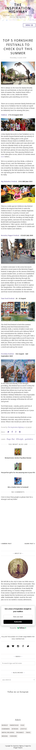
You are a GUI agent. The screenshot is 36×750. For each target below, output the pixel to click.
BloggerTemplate (18, 747)
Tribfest (4, 115)
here (2, 157)
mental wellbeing (8, 732)
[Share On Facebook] (12, 432)
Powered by (13, 628)
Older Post (29, 543)
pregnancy (20, 732)
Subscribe (18, 622)
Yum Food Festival (7, 298)
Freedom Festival (7, 354)
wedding (5, 736)
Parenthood (14, 725)
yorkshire (29, 439)
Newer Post (7, 543)
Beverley (5, 725)
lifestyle (19, 439)
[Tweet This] (8, 432)
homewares (6, 729)
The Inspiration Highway (18, 8)
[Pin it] (19, 432)
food (22, 725)
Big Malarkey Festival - (9, 181)
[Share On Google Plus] (16, 432)
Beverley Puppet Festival (10, 235)
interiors (15, 729)
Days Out (11, 439)
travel (28, 732)
